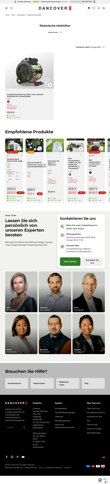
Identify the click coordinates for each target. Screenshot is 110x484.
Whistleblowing (93, 433)
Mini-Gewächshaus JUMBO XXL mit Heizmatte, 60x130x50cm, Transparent (74, 163)
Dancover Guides (94, 429)
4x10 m (17, 179)
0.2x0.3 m (11, 107)
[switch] (106, 482)
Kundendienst (61, 408)
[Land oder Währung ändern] (89, 8)
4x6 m (17, 173)
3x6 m (10, 173)
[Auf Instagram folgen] (12, 456)
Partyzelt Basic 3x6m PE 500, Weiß (14, 160)
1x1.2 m (92, 179)
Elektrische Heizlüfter (34, 15)
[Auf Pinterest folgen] (17, 456)
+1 (7, 182)
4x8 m (17, 176)
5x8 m (10, 179)
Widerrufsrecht (31, 468)
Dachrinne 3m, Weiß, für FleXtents (54, 163)
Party (13, 15)
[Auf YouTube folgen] (23, 456)
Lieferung (59, 417)
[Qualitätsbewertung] (12, 155)
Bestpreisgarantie (62, 421)
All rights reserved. (27, 465)
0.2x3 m (52, 182)
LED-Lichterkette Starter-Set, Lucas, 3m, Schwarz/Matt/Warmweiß (37, 164)
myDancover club (94, 417)
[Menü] (108, 479)
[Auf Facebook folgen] (6, 456)
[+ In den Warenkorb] (50, 85)
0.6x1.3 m (73, 181)
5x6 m (10, 176)
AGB (40, 468)
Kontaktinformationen (53, 468)
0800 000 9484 (75, 228)
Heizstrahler (21, 15)
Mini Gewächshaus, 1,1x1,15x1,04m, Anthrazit (95, 163)
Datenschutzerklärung (14, 468)
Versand (67, 468)
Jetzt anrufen (70, 262)
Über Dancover (93, 408)
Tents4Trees (92, 425)
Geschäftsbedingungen (65, 413)
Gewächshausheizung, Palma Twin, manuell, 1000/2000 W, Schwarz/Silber (25, 95)
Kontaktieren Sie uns (96, 413)
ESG (88, 421)
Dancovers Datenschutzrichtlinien (64, 426)
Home (7, 15)
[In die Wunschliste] (50, 91)
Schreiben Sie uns (92, 261)
